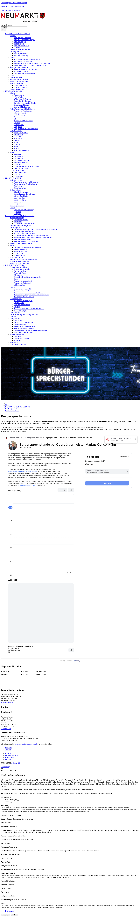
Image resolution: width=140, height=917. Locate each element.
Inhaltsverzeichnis (11, 755)
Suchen (3, 25)
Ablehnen (14, 915)
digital (15, 763)
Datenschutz (9, 757)
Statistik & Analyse (10, 800)
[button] (17, 34)
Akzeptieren (5, 915)
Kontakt (8, 753)
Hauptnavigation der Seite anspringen (14, 3)
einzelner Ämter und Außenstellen (26, 744)
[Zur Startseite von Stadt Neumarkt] (23, 21)
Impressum (9, 759)
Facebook (8, 748)
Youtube (8, 750)
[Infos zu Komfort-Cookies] (11, 802)
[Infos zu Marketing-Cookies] (18, 800)
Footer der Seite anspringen (10, 10)
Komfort (6, 802)
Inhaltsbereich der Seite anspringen (13, 6)
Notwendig (7, 797)
